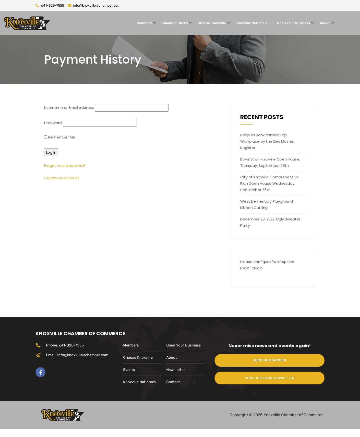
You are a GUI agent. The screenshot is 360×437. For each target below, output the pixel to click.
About (325, 23)
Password (53, 122)
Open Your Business (293, 23)
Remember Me (61, 137)
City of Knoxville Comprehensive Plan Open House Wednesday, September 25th (269, 183)
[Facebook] (40, 372)
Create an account (61, 178)
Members (144, 23)
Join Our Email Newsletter (269, 378)
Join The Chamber (269, 360)
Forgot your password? (65, 165)
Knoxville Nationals (251, 23)
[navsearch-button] (349, 22)
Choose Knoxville (212, 23)
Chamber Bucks (174, 23)
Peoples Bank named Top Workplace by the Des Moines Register (267, 141)
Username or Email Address (69, 107)
